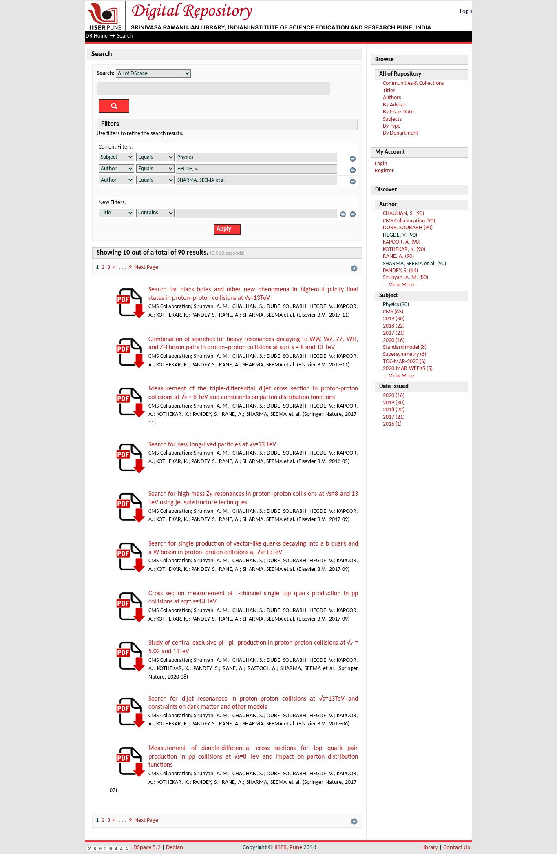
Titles (389, 90)
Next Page (146, 267)
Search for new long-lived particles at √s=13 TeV (212, 444)
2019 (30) (393, 319)
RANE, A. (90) (398, 256)
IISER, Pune (288, 848)
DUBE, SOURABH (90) (408, 228)
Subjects (392, 119)
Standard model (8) (405, 347)
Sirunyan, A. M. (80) (405, 277)
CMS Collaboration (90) (409, 221)
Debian (174, 848)
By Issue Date (398, 112)
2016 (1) (392, 424)
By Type (391, 126)
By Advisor (395, 105)
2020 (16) (393, 340)
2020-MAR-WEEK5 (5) (408, 368)
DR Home (97, 36)
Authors (392, 97)
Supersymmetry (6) (404, 354)
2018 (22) (393, 326)
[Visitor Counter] (108, 847)
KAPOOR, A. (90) (401, 242)
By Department (400, 133)
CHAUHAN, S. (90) (403, 213)
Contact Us (456, 848)
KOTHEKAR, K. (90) (404, 249)
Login (466, 11)
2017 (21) (393, 333)
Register (384, 170)
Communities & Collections (413, 83)
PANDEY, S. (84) (400, 270)
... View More (398, 285)
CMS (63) (393, 312)
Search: (106, 73)
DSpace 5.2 (147, 848)
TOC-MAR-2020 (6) (404, 361)
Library (429, 848)
